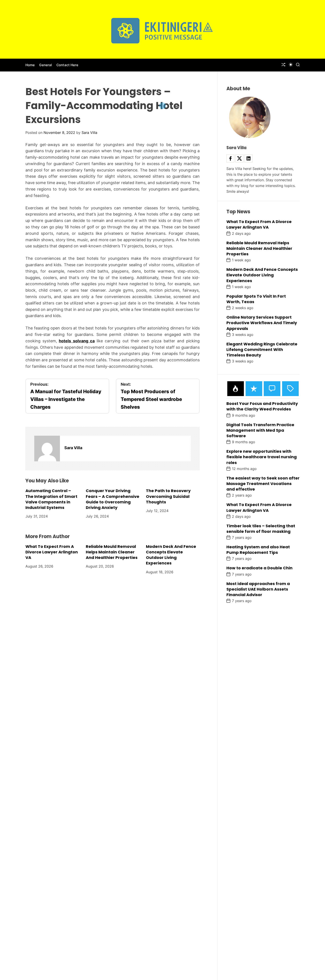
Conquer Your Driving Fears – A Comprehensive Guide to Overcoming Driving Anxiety (112, 499)
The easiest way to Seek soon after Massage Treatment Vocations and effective (263, 483)
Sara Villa (89, 132)
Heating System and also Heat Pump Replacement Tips (258, 549)
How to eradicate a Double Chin (259, 568)
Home (30, 65)
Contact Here (67, 65)
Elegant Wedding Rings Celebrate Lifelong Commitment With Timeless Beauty (261, 349)
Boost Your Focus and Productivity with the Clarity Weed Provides (262, 406)
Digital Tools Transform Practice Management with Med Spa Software (260, 430)
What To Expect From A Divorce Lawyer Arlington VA (51, 552)
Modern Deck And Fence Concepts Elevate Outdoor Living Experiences (171, 555)
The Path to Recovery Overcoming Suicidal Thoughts (168, 496)
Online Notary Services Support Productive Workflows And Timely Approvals (261, 322)
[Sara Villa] (47, 448)
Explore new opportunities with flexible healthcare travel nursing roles (261, 457)
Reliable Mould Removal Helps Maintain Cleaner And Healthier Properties (112, 552)
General (45, 65)
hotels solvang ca (76, 341)
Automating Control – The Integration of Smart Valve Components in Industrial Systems (51, 499)
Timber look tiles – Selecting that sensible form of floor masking (260, 528)
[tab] (235, 388)
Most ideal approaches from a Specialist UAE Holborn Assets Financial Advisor (258, 589)
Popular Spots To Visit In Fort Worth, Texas (256, 298)
